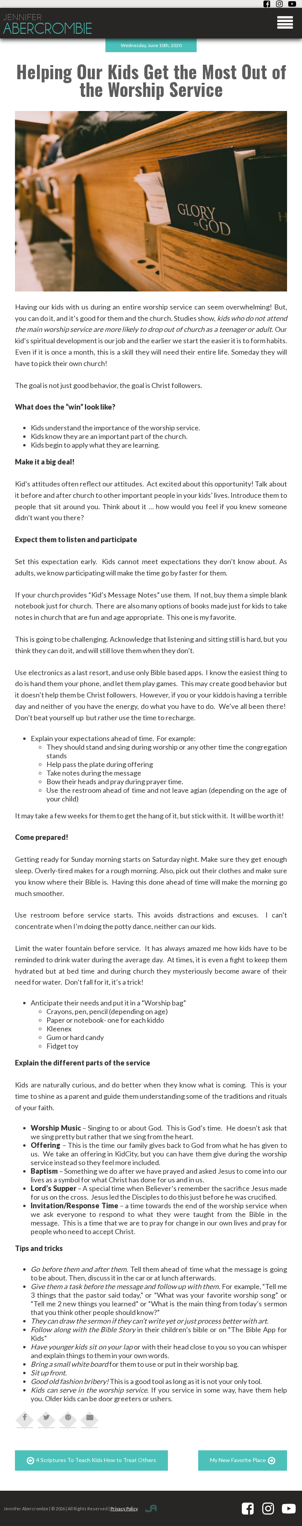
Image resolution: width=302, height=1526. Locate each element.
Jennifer (47, 25)
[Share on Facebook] (25, 1420)
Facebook (267, 4)
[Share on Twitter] (46, 1420)
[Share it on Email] (90, 1420)
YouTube (292, 4)
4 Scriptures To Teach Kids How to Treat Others (96, 1459)
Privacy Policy (124, 1508)
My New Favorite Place (238, 1459)
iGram (280, 4)
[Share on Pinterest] (68, 1420)
